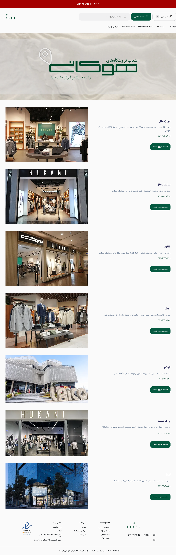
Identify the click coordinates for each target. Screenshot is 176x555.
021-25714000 (164, 320)
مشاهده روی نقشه (160, 146)
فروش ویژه (113, 27)
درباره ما (83, 534)
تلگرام (59, 531)
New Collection (145, 27)
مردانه (173, 27)
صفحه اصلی (105, 534)
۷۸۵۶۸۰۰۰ (148, 535)
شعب (83, 527)
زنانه (161, 27)
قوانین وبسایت (80, 531)
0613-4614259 (164, 433)
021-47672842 (164, 136)
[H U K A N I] (7, 16)
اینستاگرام (57, 527)
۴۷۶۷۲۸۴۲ (132, 535)
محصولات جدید (104, 527)
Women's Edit (128, 27)
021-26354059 (164, 258)
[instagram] (154, 540)
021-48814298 (164, 196)
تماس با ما (57, 522)
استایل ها (106, 538)
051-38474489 (164, 486)
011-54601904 (164, 379)
